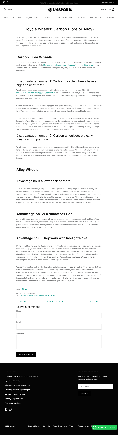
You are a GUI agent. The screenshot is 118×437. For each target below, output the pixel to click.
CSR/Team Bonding (64, 17)
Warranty (72, 426)
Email (18, 322)
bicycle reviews (39, 295)
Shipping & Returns (34, 426)
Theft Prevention (49, 295)
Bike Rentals (95, 17)
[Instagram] (7, 2)
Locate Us (81, 17)
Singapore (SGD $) (106, 2)
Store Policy (47, 426)
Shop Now (17, 17)
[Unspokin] (59, 9)
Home (6, 17)
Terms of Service (83, 426)
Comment (20, 333)
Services (48, 17)
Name (18, 311)
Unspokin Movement (60, 426)
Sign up (84, 394)
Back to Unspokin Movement (59, 301)
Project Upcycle (32, 17)
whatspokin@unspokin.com (18, 385)
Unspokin (13, 426)
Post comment (26, 355)
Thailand (110, 17)
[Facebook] (4, 2)
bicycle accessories (26, 295)
